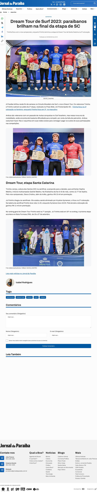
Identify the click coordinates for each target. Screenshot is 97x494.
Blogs (64, 9)
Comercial (78, 472)
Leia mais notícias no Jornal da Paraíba (21, 273)
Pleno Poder (62, 461)
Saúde (48, 472)
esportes (13, 12)
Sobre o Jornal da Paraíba (83, 463)
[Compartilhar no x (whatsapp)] (2, 23)
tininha (43, 297)
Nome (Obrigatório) (12, 331)
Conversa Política (63, 458)
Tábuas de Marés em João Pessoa (86, 458)
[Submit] (94, 3)
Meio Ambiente (50, 476)
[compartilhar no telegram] (2, 28)
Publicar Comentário (48, 346)
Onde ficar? (33, 463)
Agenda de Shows (35, 456)
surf (36, 297)
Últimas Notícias (7, 9)
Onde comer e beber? (36, 461)
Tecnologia (49, 474)
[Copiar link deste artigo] (2, 41)
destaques (10, 297)
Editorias (74, 9)
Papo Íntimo (61, 469)
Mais (92, 9)
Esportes (19, 9)
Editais (84, 9)
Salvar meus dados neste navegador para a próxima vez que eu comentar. (28, 340)
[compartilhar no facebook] (2, 32)
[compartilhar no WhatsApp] (2, 18)
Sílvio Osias (61, 463)
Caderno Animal (63, 456)
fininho (29, 297)
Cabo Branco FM (80, 465)
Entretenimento (52, 9)
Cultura (48, 458)
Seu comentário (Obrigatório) (16, 313)
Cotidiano (49, 469)
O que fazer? (33, 458)
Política (29, 9)
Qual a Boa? (39, 9)
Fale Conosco (79, 474)
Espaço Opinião (80, 478)
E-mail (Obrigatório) (57, 331)
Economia (49, 461)
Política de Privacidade (82, 476)
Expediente (78, 469)
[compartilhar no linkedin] (2, 36)
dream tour (20, 297)
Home (5, 12)
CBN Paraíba (79, 467)
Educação (49, 463)
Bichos (48, 456)
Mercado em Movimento (65, 467)
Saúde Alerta (62, 465)
